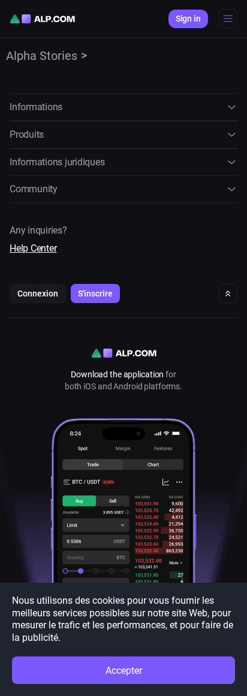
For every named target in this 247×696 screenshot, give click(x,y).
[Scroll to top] (227, 293)
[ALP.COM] (42, 19)
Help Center (33, 248)
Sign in (188, 18)
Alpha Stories (41, 56)
